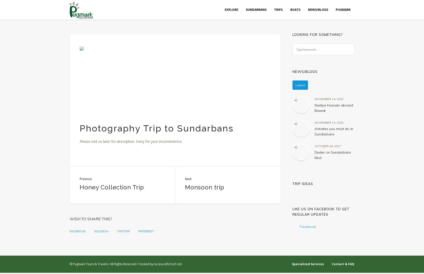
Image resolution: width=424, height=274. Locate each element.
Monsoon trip (204, 187)
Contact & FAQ (343, 264)
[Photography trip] (175, 80)
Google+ (101, 231)
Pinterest (146, 231)
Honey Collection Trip (112, 187)
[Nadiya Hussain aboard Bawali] (301, 105)
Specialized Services (308, 264)
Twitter (123, 231)
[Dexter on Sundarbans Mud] (301, 152)
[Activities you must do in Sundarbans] (301, 128)
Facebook (78, 231)
